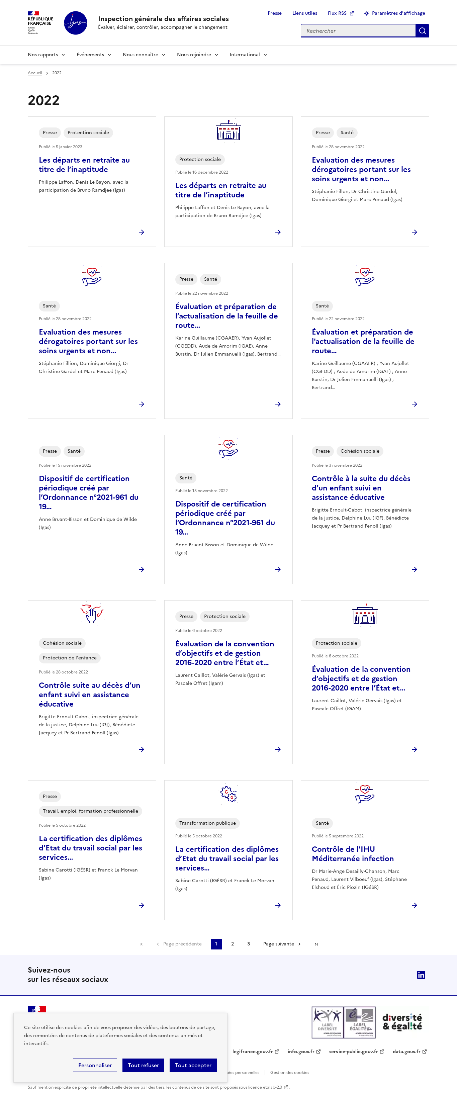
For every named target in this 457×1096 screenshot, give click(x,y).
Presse (275, 13)
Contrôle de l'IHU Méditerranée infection (353, 854)
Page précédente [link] (182, 943)
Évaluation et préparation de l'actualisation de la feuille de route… (363, 341)
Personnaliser (95, 1065)
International (245, 54)
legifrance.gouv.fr (253, 1051)
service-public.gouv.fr (353, 1051)
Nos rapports (43, 54)
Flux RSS (337, 13)
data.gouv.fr (407, 1051)
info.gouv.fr (301, 1051)
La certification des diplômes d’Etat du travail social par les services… (90, 848)
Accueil (35, 73)
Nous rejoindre (194, 54)
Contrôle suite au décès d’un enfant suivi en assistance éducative (90, 695)
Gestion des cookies (289, 1073)
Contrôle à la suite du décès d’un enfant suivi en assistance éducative (361, 488)
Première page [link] (141, 944)
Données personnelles (238, 1073)
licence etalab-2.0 (265, 1087)
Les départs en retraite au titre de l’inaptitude (84, 165)
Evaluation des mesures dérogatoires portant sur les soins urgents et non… (361, 169)
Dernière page (316, 944)
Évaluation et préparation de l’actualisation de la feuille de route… (226, 316)
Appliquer (422, 30)
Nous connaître (140, 54)
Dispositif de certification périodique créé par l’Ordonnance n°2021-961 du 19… (89, 492)
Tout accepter (193, 1065)
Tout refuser (143, 1065)
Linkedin (421, 975)
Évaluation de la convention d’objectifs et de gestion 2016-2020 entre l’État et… (224, 653)
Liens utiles (304, 13)
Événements (90, 54)
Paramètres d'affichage (398, 13)
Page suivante (278, 943)
